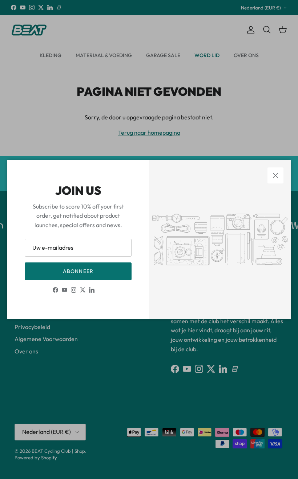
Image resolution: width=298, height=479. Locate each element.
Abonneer (78, 271)
